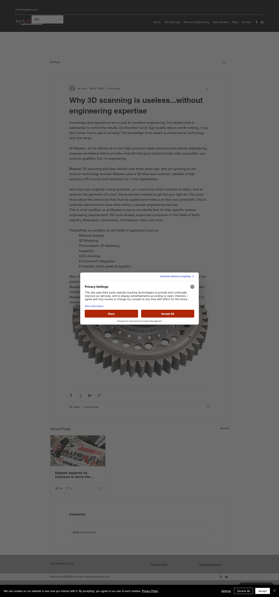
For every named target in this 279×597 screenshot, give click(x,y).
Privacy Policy (150, 591)
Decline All (243, 591)
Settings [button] (226, 591)
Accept (263, 591)
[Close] (274, 591)
